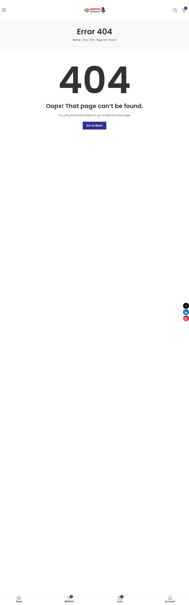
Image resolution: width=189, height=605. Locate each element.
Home (76, 40)
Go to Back (94, 125)
